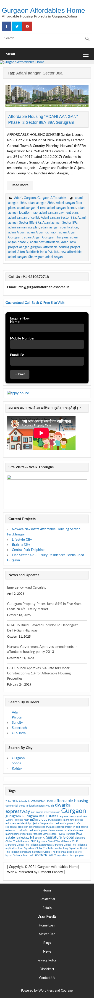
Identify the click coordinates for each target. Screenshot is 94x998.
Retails (47, 908)
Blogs (47, 943)
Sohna (16, 763)
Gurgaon (30, 198)
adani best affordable (45, 242)
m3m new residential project (21, 823)
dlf (52, 806)
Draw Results (47, 916)
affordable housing (71, 801)
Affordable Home (42, 801)
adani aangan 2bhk (41, 203)
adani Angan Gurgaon (42, 232)
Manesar (37, 834)
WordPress (46, 990)
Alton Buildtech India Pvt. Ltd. (38, 252)
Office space (50, 834)
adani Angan (17, 232)
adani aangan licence (61, 208)
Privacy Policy (47, 960)
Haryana (62, 816)
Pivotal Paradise (66, 834)
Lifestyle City (22, 539)
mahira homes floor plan (18, 834)
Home (47, 890)
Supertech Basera (45, 855)
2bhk (8, 801)
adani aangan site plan (23, 227)
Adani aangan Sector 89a (60, 222)
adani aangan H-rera (31, 208)
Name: (15, 322)
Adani (18, 198)
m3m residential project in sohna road (43, 830)
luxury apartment (78, 816)
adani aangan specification (59, 227)
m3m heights (55, 820)
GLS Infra (19, 733)
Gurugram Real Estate (39, 816)
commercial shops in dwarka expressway (27, 806)
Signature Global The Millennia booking (46, 848)
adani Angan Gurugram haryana (46, 237)
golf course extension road (45, 812)
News (47, 951)
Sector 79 (40, 838)
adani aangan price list (23, 217)
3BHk (15, 801)
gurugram (13, 816)
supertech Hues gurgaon (70, 855)
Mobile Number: (23, 338)
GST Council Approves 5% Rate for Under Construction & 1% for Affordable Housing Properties (39, 673)
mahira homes (74, 830)
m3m (26, 820)
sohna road (27, 855)
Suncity (17, 722)
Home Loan (47, 925)
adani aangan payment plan (58, 212)
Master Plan (47, 934)
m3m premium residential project (56, 823)
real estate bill (25, 837)
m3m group (38, 819)
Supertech (19, 728)
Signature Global (60, 837)
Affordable (24, 801)
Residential (47, 899)
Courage (67, 990)
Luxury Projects (14, 820)
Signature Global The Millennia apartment (28, 845)
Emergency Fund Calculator (27, 587)
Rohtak (17, 768)
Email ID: (17, 355)
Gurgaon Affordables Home (43, 10)
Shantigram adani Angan (45, 257)
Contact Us (47, 978)
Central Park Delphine (28, 550)
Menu (10, 54)
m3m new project (73, 820)
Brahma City (21, 544)
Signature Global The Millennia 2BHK (57, 841)
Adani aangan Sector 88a (58, 217)
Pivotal (17, 717)
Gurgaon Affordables (51, 198)
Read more (20, 185)
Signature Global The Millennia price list (54, 852)
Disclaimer (47, 969)
